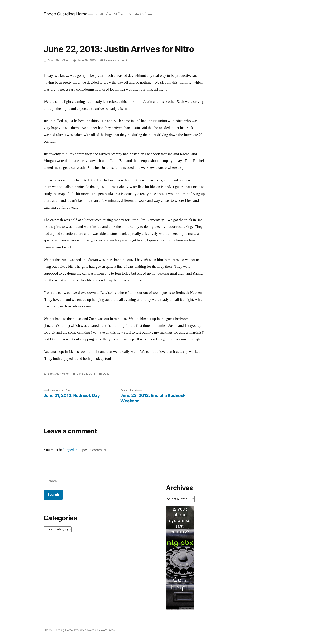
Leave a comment (115, 60)
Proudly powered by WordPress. (94, 630)
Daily (106, 373)
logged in (70, 449)
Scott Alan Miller (58, 60)
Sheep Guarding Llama (65, 13)
